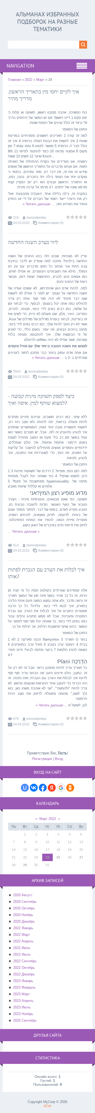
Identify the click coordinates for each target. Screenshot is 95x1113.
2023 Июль (22, 1007)
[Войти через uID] (25, 788)
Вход (59, 759)
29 (25, 865)
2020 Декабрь (24, 921)
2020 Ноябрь (23, 915)
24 (47, 857)
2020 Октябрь (24, 908)
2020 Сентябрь (25, 902)
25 (58, 857)
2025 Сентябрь (25, 1020)
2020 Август (22, 895)
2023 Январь (23, 981)
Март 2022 (47, 819)
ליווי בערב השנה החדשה (33, 242)
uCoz (47, 1106)
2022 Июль (22, 954)
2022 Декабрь (24, 974)
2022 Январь (23, 928)
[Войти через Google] (61, 787)
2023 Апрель (23, 1001)
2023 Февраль (24, 987)
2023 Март (21, 994)
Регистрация (42, 759)
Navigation (20, 66)
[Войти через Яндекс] (52, 788)
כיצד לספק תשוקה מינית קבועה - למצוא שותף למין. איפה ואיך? (41, 399)
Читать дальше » (36, 204)
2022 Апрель (23, 941)
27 (81, 857)
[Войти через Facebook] (43, 788)
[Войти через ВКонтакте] (34, 788)
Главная (14, 80)
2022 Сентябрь (25, 961)
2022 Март (21, 935)
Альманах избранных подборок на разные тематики (47, 22)
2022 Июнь (21, 948)
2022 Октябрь (24, 968)
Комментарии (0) (51, 223)
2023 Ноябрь (23, 1014)
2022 (28, 80)
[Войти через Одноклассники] (70, 788)
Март (40, 80)
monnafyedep (36, 217)
